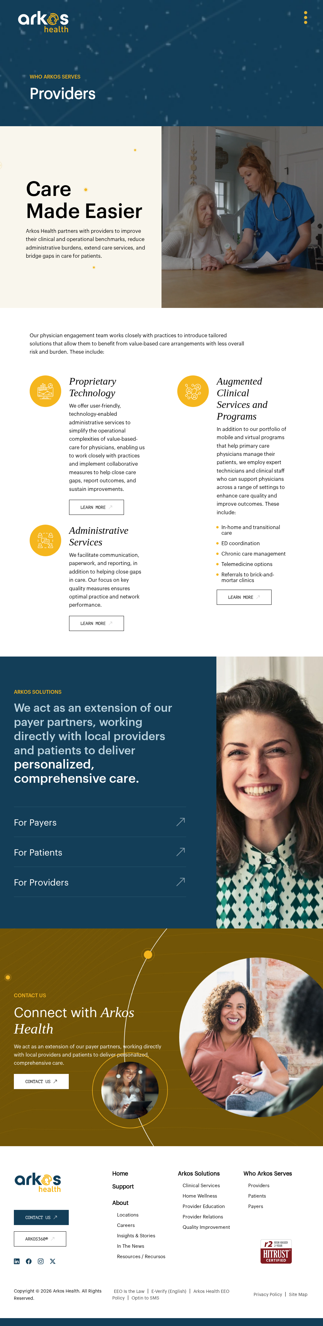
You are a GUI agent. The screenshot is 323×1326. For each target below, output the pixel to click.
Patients (257, 1196)
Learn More (94, 507)
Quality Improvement (206, 1227)
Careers (126, 1225)
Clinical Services (201, 1185)
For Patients (38, 852)
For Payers (35, 822)
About (120, 1203)
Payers (255, 1206)
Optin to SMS (145, 1298)
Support (123, 1186)
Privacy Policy (268, 1295)
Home (120, 1173)
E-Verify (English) (168, 1291)
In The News (130, 1246)
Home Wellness (200, 1196)
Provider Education (204, 1206)
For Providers (41, 882)
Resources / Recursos (141, 1256)
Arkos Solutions (199, 1173)
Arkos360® (37, 1238)
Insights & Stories (136, 1236)
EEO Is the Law (129, 1291)
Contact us (39, 1081)
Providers (258, 1185)
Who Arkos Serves (268, 1173)
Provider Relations (203, 1217)
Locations (127, 1215)
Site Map (298, 1295)
